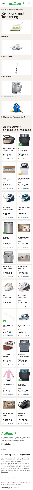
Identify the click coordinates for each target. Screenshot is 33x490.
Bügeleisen (5, 36)
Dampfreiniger (6, 76)
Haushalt (3, 9)
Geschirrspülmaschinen (9, 97)
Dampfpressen (6, 56)
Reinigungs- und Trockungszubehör (13, 117)
